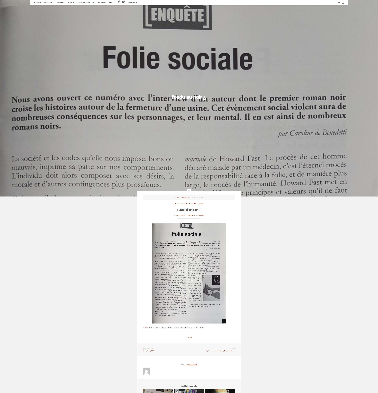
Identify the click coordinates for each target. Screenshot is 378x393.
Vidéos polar (132, 2)
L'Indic (190, 337)
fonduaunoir (191, 215)
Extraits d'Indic (185, 197)
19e (146, 327)
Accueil (38, 2)
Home (177, 197)
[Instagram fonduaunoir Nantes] (123, 2)
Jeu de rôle (102, 2)
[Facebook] (119, 2)
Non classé (197, 203)
